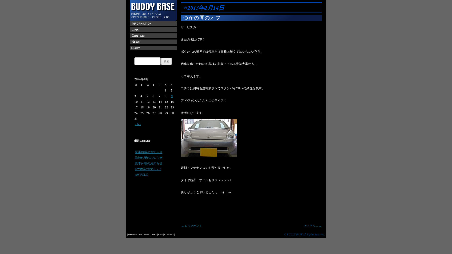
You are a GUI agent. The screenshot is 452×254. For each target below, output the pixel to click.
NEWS (146, 234)
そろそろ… (313, 225)
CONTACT (169, 234)
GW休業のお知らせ (148, 169)
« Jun (138, 124)
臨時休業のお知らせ (148, 157)
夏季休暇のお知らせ (148, 152)
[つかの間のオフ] (209, 155)
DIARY (154, 234)
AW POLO (141, 174)
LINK (160, 234)
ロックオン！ (191, 225)
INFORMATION (135, 234)
